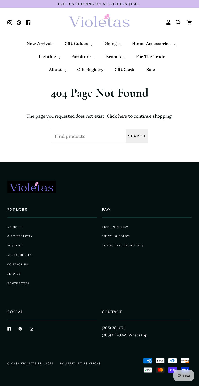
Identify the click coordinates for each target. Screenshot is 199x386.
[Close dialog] (168, 131)
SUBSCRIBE (99, 247)
